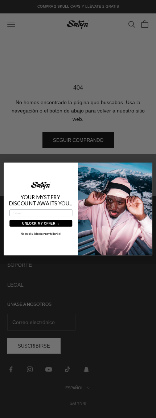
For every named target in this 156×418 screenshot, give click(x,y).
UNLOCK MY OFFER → (41, 223)
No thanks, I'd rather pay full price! (41, 233)
